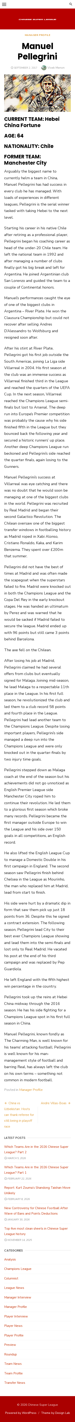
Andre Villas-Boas (53, 1103)
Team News (13, 1364)
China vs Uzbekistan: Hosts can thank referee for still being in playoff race (19, 1115)
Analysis (10, 1259)
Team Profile (13, 1373)
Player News (13, 1326)
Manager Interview (17, 1297)
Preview (10, 1345)
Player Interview (16, 1316)
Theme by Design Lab (55, 1413)
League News (14, 1288)
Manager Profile (37, 35)
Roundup (10, 1354)
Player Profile (14, 1335)
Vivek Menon (56, 68)
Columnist (11, 1278)
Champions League (17, 1269)
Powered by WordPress (20, 1413)
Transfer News (14, 1383)
